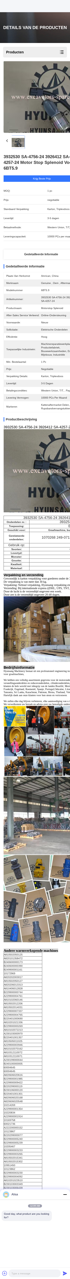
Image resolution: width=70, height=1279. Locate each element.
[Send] (65, 1273)
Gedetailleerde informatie (41, 254)
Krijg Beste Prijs (42, 178)
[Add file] (4, 1273)
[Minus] (65, 1194)
